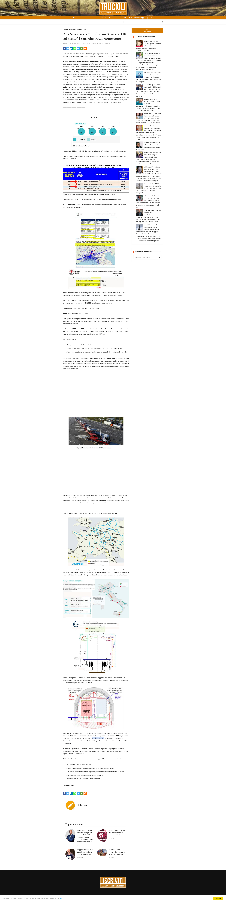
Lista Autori (85, 22)
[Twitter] (67, 48)
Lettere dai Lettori (98, 22)
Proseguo (218, 898)
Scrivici (147, 22)
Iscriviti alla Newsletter (133, 22)
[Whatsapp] (74, 48)
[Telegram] (78, 48)
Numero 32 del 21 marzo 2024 (78, 29)
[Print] (85, 48)
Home (76, 22)
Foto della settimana (115, 22)
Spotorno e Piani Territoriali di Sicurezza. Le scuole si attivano (117, 852)
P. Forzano (93, 43)
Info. (61, 898)
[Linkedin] (71, 48)
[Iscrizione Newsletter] (113, 882)
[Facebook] (64, 48)
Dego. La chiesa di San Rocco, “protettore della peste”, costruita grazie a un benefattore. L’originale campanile (148, 188)
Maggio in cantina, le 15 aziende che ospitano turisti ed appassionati (85, 852)
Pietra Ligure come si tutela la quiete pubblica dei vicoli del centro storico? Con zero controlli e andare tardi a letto (148, 45)
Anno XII (65, 29)
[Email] (81, 48)
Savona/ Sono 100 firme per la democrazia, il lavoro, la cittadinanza (117, 832)
